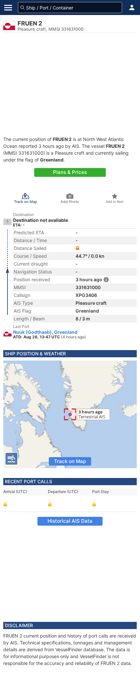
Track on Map (70, 461)
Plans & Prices (70, 172)
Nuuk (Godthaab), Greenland (45, 332)
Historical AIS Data (70, 521)
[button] (132, 7)
